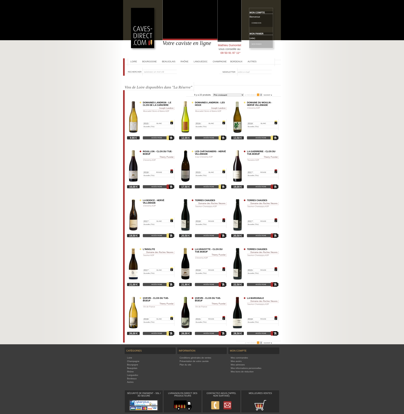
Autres (252, 61)
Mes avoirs (236, 361)
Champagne (220, 61)
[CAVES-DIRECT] (142, 47)
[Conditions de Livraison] (183, 410)
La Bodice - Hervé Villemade (153, 201)
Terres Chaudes (205, 200)
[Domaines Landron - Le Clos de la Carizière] (133, 132)
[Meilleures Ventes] (260, 410)
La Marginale (255, 298)
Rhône (184, 61)
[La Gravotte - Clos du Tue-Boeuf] (185, 278)
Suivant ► (268, 95)
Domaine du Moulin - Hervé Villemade (259, 103)
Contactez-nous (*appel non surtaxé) (221, 394)
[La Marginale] (237, 327)
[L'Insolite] (133, 278)
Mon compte (257, 12)
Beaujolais (168, 61)
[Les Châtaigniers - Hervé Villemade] (185, 181)
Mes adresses (238, 364)
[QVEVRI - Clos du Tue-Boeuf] (133, 327)
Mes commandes (239, 357)
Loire (133, 61)
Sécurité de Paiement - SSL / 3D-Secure (144, 394)
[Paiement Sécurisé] (143, 410)
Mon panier (256, 33)
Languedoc (201, 61)
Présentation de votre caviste (194, 361)
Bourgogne (149, 61)
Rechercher (135, 72)
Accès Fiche (156, 138)
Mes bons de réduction (242, 371)
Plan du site (185, 364)
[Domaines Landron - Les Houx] (185, 132)
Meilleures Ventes (260, 393)
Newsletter (229, 72)
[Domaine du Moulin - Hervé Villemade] (237, 132)
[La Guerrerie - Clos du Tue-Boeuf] (237, 181)
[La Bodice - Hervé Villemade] (133, 230)
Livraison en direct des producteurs (182, 394)
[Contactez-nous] (221, 410)
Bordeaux (236, 61)
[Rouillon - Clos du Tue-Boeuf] (133, 181)
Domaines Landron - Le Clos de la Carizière (157, 103)
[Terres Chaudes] (185, 230)
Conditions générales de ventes (195, 357)
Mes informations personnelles (246, 368)
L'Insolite (149, 249)
